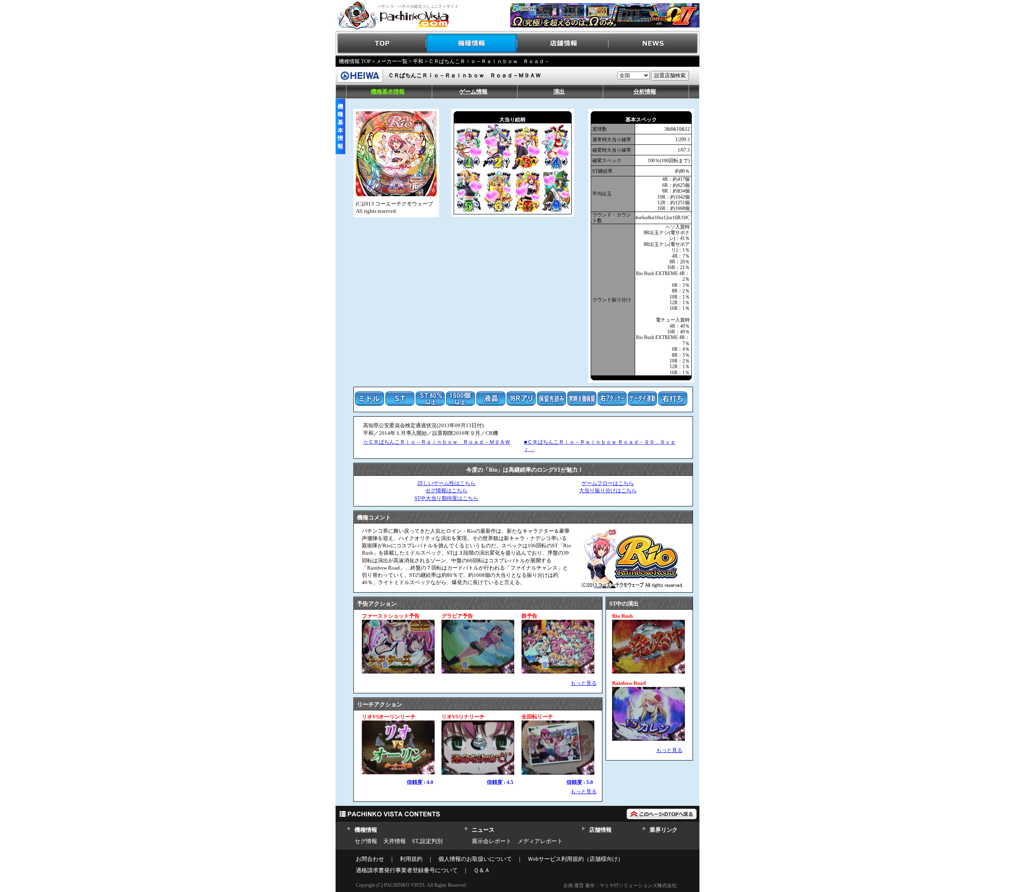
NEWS (653, 43)
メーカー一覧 (392, 61)
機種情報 (472, 43)
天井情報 (394, 841)
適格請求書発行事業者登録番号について (407, 870)
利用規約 (411, 859)
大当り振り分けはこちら (608, 490)
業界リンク (664, 830)
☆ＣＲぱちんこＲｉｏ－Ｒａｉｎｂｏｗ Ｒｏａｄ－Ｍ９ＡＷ (436, 442)
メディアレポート (540, 841)
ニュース (483, 830)
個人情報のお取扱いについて (475, 859)
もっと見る (583, 683)
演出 (559, 92)
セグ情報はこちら (446, 490)
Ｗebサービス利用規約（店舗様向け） (575, 859)
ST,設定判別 (427, 841)
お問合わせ (370, 859)
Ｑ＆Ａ (481, 870)
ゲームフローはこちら (607, 483)
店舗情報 (563, 43)
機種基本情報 (388, 92)
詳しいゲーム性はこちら (446, 483)
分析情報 (645, 92)
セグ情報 (366, 841)
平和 (418, 61)
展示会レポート (491, 841)
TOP (381, 43)
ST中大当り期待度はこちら (446, 498)
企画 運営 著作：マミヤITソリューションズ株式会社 (620, 885)
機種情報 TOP (355, 61)
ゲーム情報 (473, 92)
